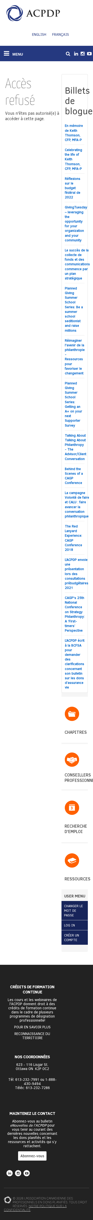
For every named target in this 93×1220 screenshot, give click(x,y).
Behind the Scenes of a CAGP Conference (74, 475)
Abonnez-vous (32, 1155)
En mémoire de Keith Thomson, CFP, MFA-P (74, 132)
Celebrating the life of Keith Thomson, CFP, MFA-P (73, 159)
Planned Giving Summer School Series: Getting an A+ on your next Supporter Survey (73, 404)
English (39, 34)
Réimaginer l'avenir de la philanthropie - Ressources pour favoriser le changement (75, 356)
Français (60, 34)
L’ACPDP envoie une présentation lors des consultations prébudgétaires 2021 (76, 573)
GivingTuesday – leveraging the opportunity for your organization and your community (76, 223)
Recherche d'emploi (76, 828)
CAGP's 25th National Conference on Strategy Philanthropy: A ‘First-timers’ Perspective (75, 614)
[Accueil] (33, 13)
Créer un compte (71, 937)
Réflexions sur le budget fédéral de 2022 (72, 188)
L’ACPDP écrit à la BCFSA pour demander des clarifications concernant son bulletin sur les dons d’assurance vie (74, 663)
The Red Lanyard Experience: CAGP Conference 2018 (73, 538)
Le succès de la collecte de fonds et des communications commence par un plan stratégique (77, 264)
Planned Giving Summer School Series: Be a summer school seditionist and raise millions (74, 309)
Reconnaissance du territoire (32, 1036)
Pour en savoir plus (32, 1027)
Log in (69, 925)
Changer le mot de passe (73, 910)
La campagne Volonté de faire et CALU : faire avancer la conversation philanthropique (77, 504)
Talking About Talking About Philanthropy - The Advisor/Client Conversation (75, 447)
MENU (17, 54)
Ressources (77, 878)
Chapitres (76, 732)
